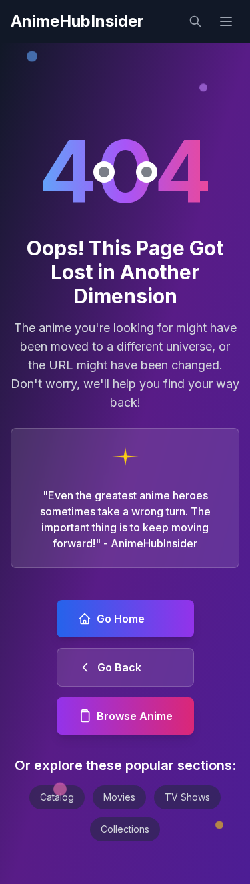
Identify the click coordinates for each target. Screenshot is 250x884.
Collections (125, 829)
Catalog (57, 797)
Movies (119, 797)
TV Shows (187, 797)
